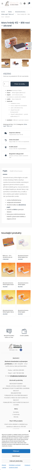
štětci (15, 209)
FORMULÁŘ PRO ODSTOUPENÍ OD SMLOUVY (16, 402)
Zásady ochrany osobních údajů (16, 386)
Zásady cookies (4, 466)
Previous (3, 63)
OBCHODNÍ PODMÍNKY (16, 384)
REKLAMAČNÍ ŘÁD (16, 393)
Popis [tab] (5, 171)
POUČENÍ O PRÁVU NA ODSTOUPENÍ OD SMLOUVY (16, 399)
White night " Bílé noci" (7, 14)
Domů (3, 12)
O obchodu (16, 414)
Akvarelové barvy (20, 12)
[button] (29, 431)
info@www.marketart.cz (18, 376)
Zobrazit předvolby (16, 461)
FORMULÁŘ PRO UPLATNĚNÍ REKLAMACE (16, 395)
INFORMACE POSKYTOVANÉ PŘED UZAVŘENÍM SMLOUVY (16, 389)
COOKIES (16, 405)
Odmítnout (16, 456)
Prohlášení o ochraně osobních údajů (14, 466)
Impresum (27, 465)
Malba (10, 12)
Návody (16, 417)
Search (21, 3)
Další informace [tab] (16, 171)
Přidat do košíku (19, 84)
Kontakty (16, 412)
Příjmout (16, 451)
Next (29, 63)
